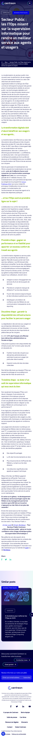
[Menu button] (30, 3)
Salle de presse (12, 717)
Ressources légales (12, 722)
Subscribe (27, 677)
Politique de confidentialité (19, 734)
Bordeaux (6, 550)
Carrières (23, 717)
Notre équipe (25, 712)
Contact (9, 727)
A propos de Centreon (10, 712)
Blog (6, 62)
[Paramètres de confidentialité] (3, 734)
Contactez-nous (21, 660)
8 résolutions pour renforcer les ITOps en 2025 (16, 617)
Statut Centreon (20, 727)
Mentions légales (5, 734)
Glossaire (24, 722)
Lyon (27, 548)
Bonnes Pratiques (21, 13)
